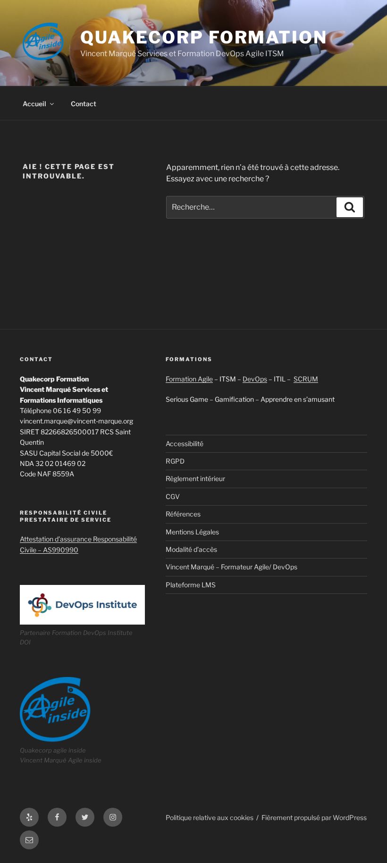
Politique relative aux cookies (209, 817)
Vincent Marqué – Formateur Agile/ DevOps (231, 567)
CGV (173, 496)
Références (183, 514)
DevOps (255, 379)
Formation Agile (189, 379)
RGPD (175, 461)
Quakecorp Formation (204, 37)
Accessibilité (184, 444)
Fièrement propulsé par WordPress (314, 817)
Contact (83, 104)
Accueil (34, 104)
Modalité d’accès (191, 549)
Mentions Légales (192, 532)
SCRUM (306, 379)
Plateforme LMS (191, 585)
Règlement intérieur (195, 478)
